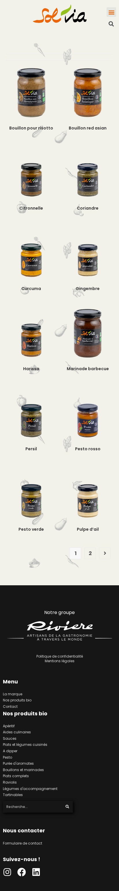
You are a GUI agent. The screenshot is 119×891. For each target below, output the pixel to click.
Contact (10, 706)
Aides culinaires (17, 732)
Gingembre (88, 288)
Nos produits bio (17, 700)
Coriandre (87, 208)
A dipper (10, 750)
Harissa (31, 369)
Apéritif (9, 725)
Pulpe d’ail (88, 529)
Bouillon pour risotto (31, 128)
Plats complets (16, 775)
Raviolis (10, 782)
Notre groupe (59, 612)
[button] (111, 12)
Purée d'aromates (18, 763)
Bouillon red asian (88, 128)
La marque (12, 694)
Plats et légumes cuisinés (25, 744)
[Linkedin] (36, 872)
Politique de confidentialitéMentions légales (59, 658)
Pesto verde (31, 529)
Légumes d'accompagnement (30, 788)
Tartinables (13, 794)
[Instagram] (7, 872)
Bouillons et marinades (23, 769)
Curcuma (31, 288)
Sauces (9, 738)
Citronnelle (31, 208)
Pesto (7, 757)
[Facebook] (21, 872)
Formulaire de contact (22, 843)
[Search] (67, 807)
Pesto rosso (88, 449)
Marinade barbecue (88, 369)
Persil (31, 449)
